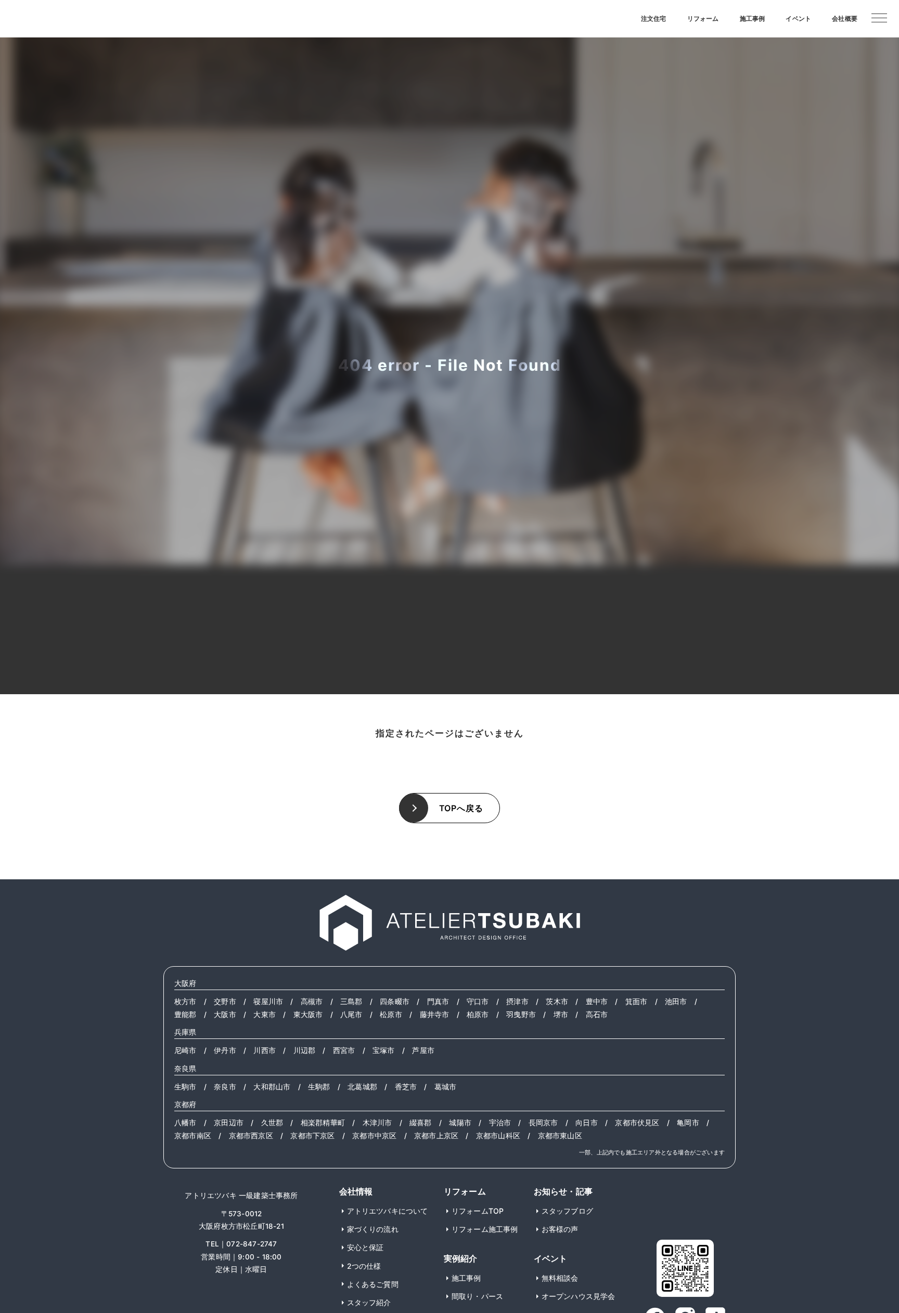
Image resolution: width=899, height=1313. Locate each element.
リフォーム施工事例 (485, 1229)
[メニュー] (879, 17)
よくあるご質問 (373, 1284)
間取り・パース (477, 1296)
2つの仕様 (364, 1266)
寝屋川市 (268, 1001)
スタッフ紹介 (369, 1302)
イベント (798, 18)
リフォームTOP (478, 1210)
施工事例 (752, 18)
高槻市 (312, 1001)
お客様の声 (560, 1229)
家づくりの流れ (373, 1229)
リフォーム (703, 18)
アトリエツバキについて (387, 1210)
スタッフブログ (567, 1210)
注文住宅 (653, 18)
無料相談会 (560, 1277)
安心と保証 (365, 1247)
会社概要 (844, 18)
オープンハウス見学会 (578, 1296)
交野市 (225, 1001)
